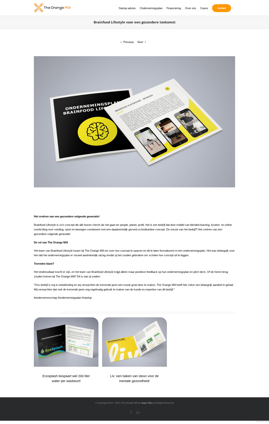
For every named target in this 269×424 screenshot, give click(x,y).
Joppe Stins (147, 403)
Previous (128, 42)
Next (140, 42)
